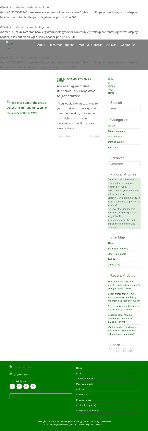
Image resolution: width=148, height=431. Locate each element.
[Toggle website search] (141, 45)
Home (79, 368)
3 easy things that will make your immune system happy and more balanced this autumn (124, 297)
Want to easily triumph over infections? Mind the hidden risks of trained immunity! (122, 330)
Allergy (61, 79)
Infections (113, 147)
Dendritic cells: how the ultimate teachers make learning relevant (120, 318)
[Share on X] (110, 351)
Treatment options (118, 248)
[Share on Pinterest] (124, 351)
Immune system (116, 142)
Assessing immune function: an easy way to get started (76, 91)
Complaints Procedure (87, 410)
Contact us (114, 264)
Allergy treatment (116, 131)
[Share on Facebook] (117, 351)
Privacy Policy (83, 400)
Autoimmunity (74, 79)
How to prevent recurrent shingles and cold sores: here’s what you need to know (124, 285)
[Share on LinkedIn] (131, 351)
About (111, 243)
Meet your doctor (117, 254)
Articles (112, 259)
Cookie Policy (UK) (86, 405)
